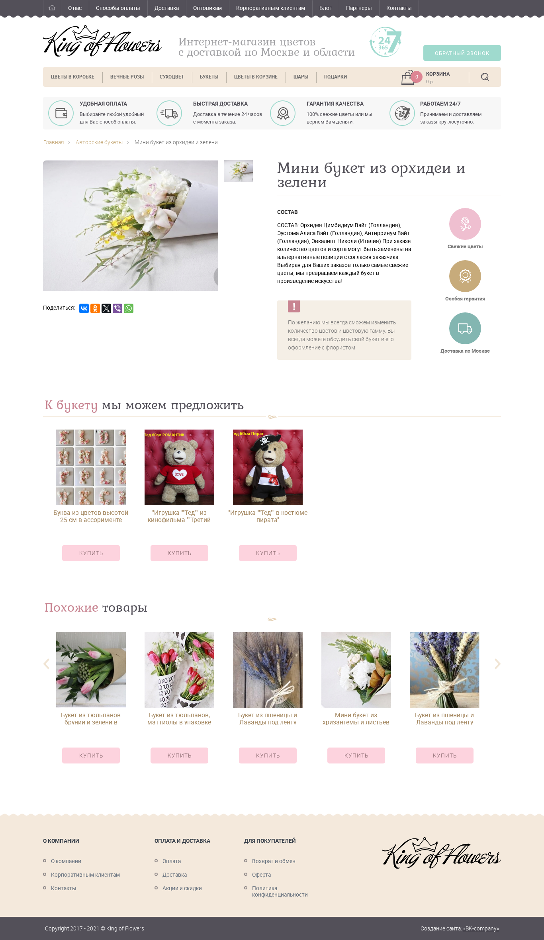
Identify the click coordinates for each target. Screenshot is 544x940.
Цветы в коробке (72, 76)
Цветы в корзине (256, 76)
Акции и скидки (182, 888)
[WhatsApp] (128, 308)
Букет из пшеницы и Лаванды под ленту (267, 718)
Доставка (167, 8)
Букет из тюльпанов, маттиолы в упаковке (179, 718)
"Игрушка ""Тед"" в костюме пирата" (267, 516)
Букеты (209, 76)
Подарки (335, 76)
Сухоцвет (172, 76)
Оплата (171, 861)
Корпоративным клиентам (270, 8)
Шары (301, 76)
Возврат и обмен (273, 861)
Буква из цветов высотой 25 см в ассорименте (90, 516)
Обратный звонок (462, 53)
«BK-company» (481, 928)
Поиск (485, 77)
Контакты (399, 8)
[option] (91, 502)
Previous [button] (46, 664)
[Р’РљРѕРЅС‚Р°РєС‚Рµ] (84, 308)
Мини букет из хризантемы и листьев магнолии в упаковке (356, 718)
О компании (66, 861)
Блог (325, 8)
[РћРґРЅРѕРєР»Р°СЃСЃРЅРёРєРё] (95, 308)
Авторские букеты (99, 142)
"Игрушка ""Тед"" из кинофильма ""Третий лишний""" (179, 516)
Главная (52, 9)
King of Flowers (102, 41)
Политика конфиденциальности (280, 891)
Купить (91, 553)
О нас (75, 8)
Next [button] (498, 664)
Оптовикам (207, 8)
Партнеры (359, 8)
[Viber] (117, 308)
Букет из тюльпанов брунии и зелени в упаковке (91, 718)
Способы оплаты (118, 8)
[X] (106, 308)
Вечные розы (127, 76)
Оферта (261, 874)
